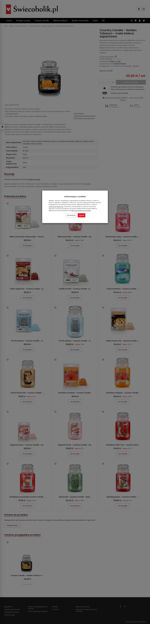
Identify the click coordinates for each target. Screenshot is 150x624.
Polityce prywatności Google (80, 210)
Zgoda (81, 215)
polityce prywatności (56, 207)
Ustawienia (71, 215)
